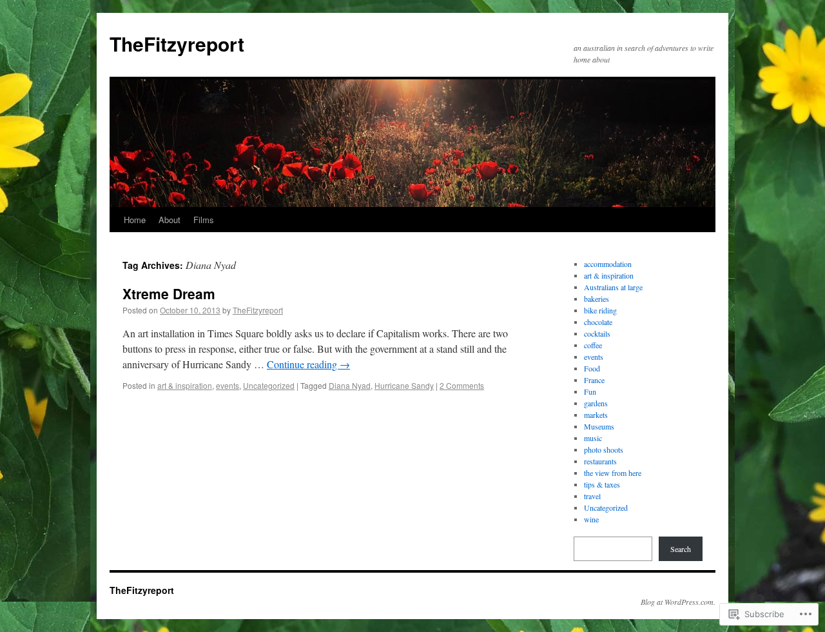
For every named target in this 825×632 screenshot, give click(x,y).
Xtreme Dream (168, 293)
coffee (593, 345)
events (227, 385)
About (169, 219)
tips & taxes (602, 484)
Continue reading (308, 364)
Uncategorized (269, 385)
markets (596, 415)
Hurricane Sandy (404, 385)
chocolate (598, 322)
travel (592, 496)
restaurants (600, 461)
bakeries (596, 298)
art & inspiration (184, 385)
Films (203, 219)
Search (680, 549)
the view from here (612, 473)
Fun (590, 391)
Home (135, 219)
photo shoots (603, 449)
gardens (596, 403)
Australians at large (613, 287)
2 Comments (462, 385)
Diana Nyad (350, 385)
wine (591, 519)
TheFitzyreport (177, 43)
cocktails (597, 333)
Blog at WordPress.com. (678, 602)
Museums (599, 426)
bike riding (600, 310)
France (594, 380)
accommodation (608, 264)
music (593, 438)
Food (592, 368)
